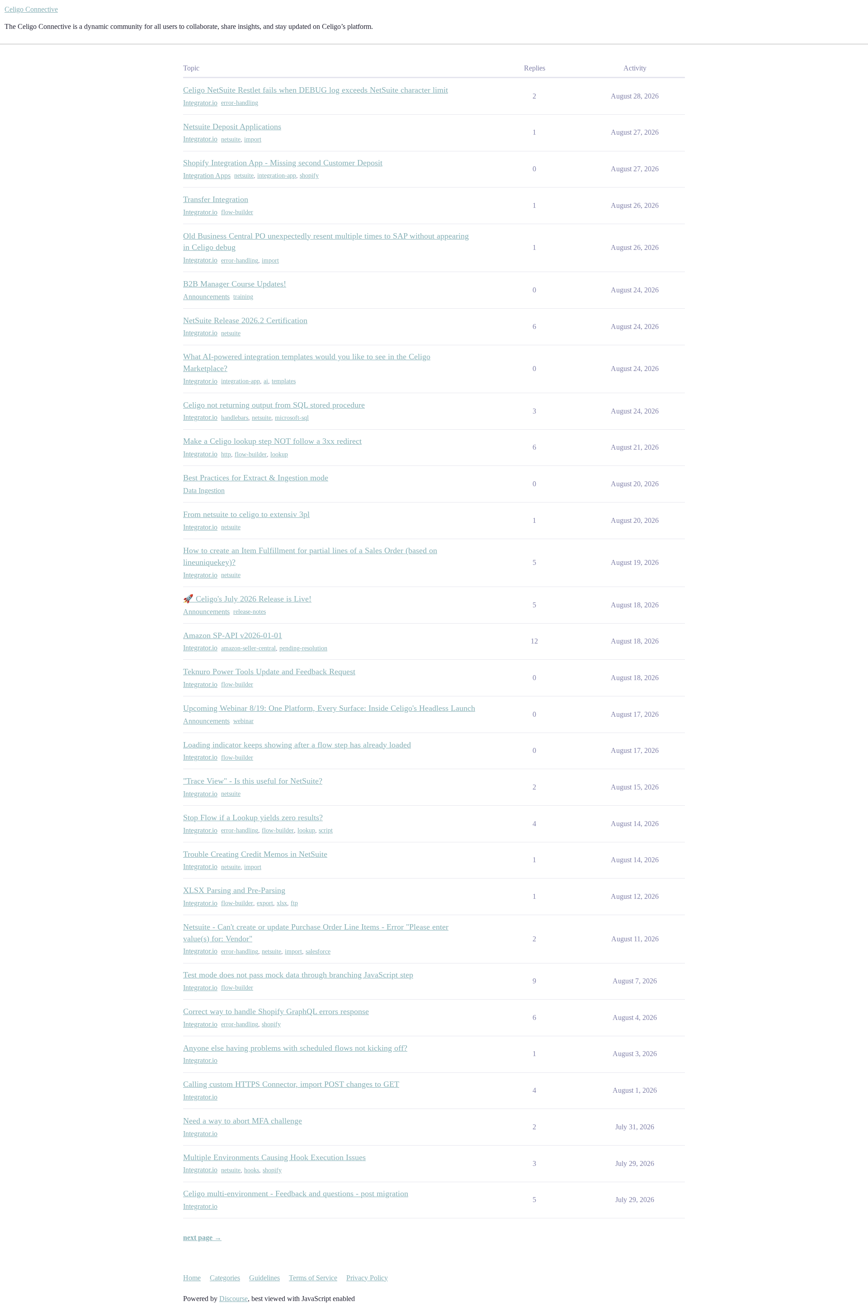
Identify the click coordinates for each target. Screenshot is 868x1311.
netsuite (231, 139)
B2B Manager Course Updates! (234, 283)
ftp (294, 903)
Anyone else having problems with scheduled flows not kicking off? (295, 1048)
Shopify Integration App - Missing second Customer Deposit (282, 162)
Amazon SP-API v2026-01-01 (232, 635)
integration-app (276, 175)
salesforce (318, 951)
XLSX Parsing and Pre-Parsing (234, 890)
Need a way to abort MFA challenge (242, 1120)
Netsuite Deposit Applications (232, 126)
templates (284, 381)
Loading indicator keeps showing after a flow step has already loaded (297, 744)
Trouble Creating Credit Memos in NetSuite (255, 854)
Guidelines (264, 1278)
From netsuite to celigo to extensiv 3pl (246, 514)
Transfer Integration (215, 199)
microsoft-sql (292, 417)
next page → (202, 1237)
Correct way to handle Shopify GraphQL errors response (276, 1011)
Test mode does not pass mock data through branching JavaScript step (298, 974)
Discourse (233, 1298)
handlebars (234, 417)
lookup (279, 454)
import (252, 139)
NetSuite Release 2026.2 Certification (245, 320)
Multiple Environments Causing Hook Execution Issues (274, 1157)
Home (192, 1278)
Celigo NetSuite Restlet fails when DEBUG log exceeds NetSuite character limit (315, 89)
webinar (243, 721)
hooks (251, 1170)
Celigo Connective (31, 9)
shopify (309, 175)
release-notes (249, 611)
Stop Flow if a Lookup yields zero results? (253, 817)
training (243, 296)
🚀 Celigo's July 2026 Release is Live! (247, 598)
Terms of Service (313, 1278)
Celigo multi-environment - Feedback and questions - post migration (295, 1193)
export (265, 903)
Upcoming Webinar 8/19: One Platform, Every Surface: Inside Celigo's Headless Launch (329, 708)
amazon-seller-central (248, 648)
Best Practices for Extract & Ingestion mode (255, 477)
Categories (225, 1278)
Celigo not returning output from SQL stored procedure (274, 404)
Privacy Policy (367, 1278)
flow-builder (237, 212)
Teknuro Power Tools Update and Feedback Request (269, 671)
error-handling (239, 102)
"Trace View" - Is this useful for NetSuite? (252, 780)
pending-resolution (303, 648)
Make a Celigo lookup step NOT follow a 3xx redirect (272, 441)
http (226, 454)
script (326, 830)
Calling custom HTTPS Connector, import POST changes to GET (291, 1084)
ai (266, 381)
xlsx (282, 903)
